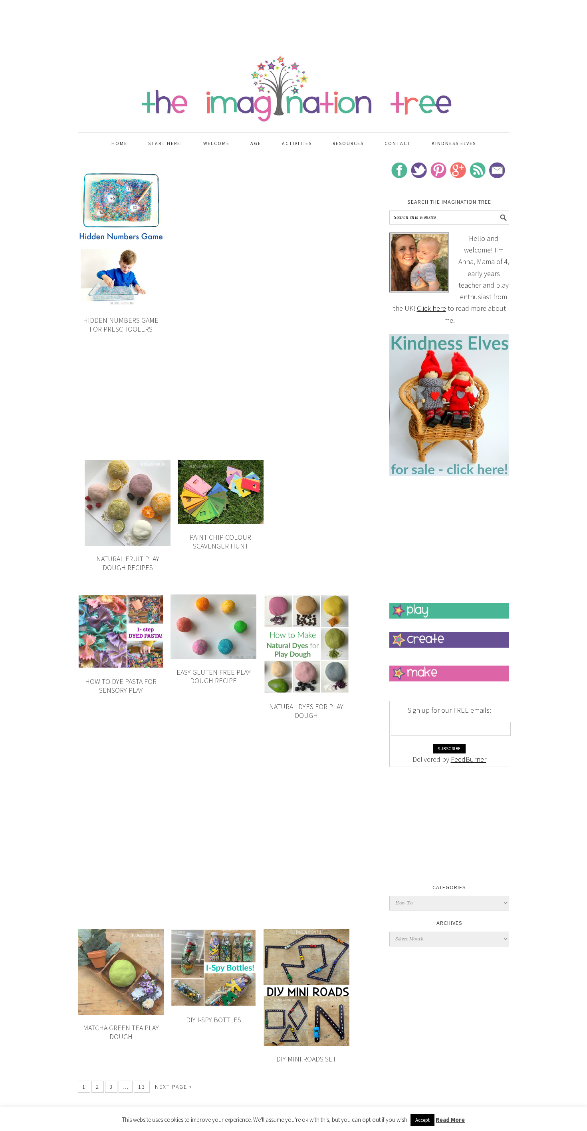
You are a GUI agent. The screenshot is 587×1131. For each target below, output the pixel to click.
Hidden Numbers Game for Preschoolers (121, 325)
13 (141, 1086)
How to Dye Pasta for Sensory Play (121, 686)
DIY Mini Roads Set (306, 1058)
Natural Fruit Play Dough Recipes (127, 563)
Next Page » (173, 1086)
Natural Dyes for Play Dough (306, 711)
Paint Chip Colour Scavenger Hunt (220, 542)
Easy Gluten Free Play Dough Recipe (213, 677)
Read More (450, 1119)
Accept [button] (422, 1120)
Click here (431, 308)
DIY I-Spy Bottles (213, 1019)
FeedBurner (468, 759)
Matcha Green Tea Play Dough (121, 1032)
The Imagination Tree (293, 84)
